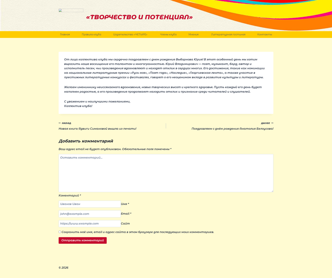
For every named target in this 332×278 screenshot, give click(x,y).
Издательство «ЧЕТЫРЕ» (130, 34)
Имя (125, 204)
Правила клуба (91, 34)
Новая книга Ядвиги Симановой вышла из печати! (97, 126)
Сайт (125, 223)
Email (126, 214)
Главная (65, 34)
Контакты (264, 34)
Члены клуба (168, 34)
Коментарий (70, 195)
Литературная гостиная (228, 34)
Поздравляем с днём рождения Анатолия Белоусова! (232, 126)
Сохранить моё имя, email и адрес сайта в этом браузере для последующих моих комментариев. (138, 232)
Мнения (193, 34)
